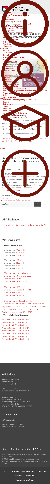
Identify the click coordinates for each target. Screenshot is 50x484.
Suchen (37, 204)
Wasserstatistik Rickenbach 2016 (15, 339)
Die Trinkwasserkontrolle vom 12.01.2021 (18, 309)
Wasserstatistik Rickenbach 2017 (15, 336)
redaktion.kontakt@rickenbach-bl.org (24, 459)
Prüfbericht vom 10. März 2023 (14, 281)
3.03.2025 (20, 255)
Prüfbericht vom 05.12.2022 (13, 287)
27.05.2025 (20, 252)
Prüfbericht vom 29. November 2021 (17, 304)
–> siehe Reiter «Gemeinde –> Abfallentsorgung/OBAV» (24, 225)
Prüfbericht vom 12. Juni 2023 (14, 278)
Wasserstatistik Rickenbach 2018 (15, 333)
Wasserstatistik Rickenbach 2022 (15, 322)
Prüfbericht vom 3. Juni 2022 (13, 292)
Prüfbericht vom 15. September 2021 (31, 306)
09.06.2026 (20, 250)
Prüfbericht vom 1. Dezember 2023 (16, 273)
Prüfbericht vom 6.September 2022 (16, 290)
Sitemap (18, 476)
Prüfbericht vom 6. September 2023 (16, 276)
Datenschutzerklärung (25, 480)
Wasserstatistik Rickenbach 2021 (15, 325)
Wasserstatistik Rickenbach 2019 (15, 330)
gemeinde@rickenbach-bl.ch (20, 390)
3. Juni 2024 (20, 265)
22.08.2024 (20, 263)
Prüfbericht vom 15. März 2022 (14, 295)
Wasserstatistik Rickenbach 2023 (15, 319)
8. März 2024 (21, 268)
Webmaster (42, 471)
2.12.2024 (20, 260)
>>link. (5, 463)
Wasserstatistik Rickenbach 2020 (15, 328)
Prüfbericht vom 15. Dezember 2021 (17, 301)
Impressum (30, 476)
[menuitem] (3, 200)
